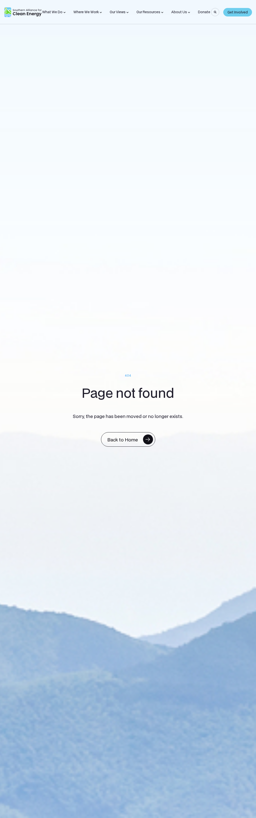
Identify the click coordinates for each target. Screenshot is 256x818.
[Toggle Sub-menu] (65, 12)
